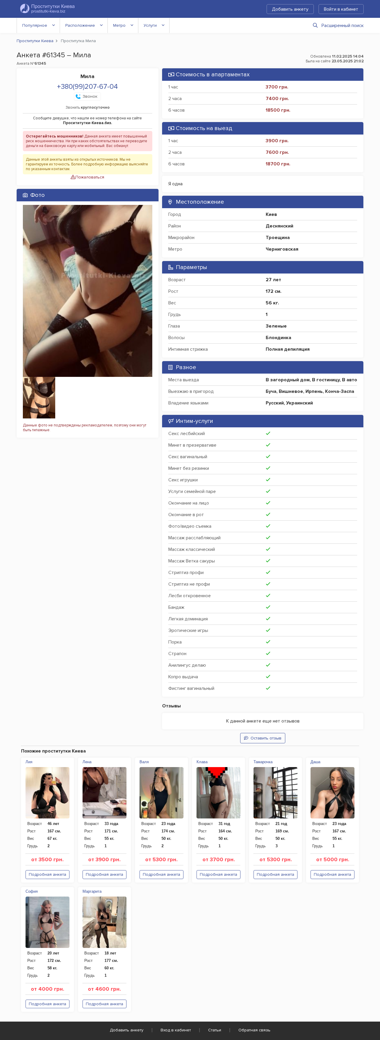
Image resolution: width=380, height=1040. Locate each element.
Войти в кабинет (341, 9)
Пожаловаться (89, 177)
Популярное (34, 25)
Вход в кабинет (176, 1030)
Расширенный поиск (343, 26)
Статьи (214, 1030)
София (32, 891)
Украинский (299, 403)
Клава (202, 762)
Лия (29, 762)
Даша (315, 762)
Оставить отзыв (266, 738)
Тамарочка (263, 762)
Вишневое (291, 391)
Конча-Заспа (339, 391)
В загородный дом (288, 380)
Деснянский (279, 226)
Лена (87, 762)
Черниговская (282, 249)
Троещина (278, 238)
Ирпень (314, 391)
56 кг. (272, 303)
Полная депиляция (288, 349)
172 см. (273, 291)
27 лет (273, 280)
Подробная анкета (47, 874)
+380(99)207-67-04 (87, 86)
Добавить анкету (290, 9)
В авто (349, 380)
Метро (119, 25)
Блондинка (278, 338)
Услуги (150, 25)
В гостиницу (326, 380)
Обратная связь (254, 1030)
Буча (271, 391)
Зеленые (276, 326)
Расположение (80, 25)
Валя (144, 762)
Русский (275, 403)
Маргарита (92, 891)
